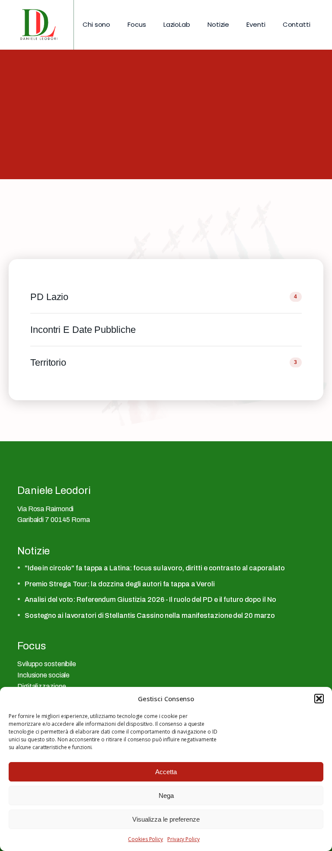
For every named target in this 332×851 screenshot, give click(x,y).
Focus (137, 24)
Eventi (255, 24)
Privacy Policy (183, 839)
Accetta (166, 771)
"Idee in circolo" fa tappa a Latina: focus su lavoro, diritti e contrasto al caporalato (155, 568)
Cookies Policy (145, 839)
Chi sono (96, 24)
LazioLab (176, 24)
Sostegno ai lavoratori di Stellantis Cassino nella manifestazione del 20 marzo (150, 615)
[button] (319, 698)
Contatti (296, 24)
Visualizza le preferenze (166, 819)
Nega (166, 795)
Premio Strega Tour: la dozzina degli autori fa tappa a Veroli (120, 584)
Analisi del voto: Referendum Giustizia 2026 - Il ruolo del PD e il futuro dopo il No (150, 599)
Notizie (218, 24)
